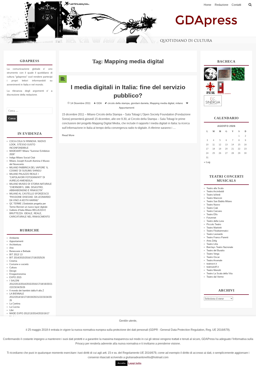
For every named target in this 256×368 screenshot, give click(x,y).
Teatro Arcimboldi (215, 191)
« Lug (207, 162)
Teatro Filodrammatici (217, 230)
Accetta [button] (121, 363)
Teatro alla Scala (215, 188)
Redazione (221, 4)
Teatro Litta (212, 244)
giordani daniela (140, 103)
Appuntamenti (16, 241)
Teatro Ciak (212, 208)
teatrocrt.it (212, 263)
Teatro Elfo (212, 214)
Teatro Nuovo (213, 204)
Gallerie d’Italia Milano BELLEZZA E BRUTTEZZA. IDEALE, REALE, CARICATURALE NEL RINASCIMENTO (29, 213)
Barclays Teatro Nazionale (220, 247)
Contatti (236, 4)
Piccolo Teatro (214, 224)
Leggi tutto (134, 363)
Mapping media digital (162, 103)
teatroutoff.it (213, 267)
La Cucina (14, 307)
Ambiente (14, 238)
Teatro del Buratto (215, 250)
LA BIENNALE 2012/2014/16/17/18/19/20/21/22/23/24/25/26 (30, 297)
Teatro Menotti (214, 270)
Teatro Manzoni (214, 198)
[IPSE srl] (210, 87)
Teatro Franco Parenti (217, 237)
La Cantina (14, 303)
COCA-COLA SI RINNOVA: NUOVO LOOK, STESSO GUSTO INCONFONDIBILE (27, 144)
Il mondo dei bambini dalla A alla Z (26, 290)
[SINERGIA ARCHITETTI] (213, 100)
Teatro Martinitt (214, 227)
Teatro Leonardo (215, 234)
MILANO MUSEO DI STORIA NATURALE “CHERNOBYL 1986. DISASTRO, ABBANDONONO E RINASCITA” (30, 187)
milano (179, 103)
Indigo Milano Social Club (22, 157)
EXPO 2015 (15, 277)
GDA (99, 103)
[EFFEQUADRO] (224, 87)
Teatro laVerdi (213, 194)
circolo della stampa (119, 103)
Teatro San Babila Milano (219, 201)
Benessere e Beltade (19, 251)
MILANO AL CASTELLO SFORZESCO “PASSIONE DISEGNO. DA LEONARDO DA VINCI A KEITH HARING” (30, 197)
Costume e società (18, 264)
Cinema (13, 261)
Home (207, 4)
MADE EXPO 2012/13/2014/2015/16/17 (29, 313)
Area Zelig (212, 240)
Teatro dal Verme (215, 276)
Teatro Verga (213, 253)
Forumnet (211, 217)
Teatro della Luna (215, 221)
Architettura (15, 244)
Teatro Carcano (214, 211)
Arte (11, 248)
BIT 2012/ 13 (15, 254)
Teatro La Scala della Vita (219, 273)
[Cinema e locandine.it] (210, 73)
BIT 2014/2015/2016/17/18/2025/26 (27, 257)
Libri (11, 310)
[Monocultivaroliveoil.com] (238, 73)
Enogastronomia (17, 274)
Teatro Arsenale (214, 260)
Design (12, 271)
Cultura (13, 267)
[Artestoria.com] (224, 73)
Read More (68, 135)
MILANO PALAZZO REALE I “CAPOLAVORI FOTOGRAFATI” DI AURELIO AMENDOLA (27, 177)
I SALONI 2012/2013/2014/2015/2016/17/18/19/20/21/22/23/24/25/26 (30, 284)
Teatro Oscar (213, 257)
